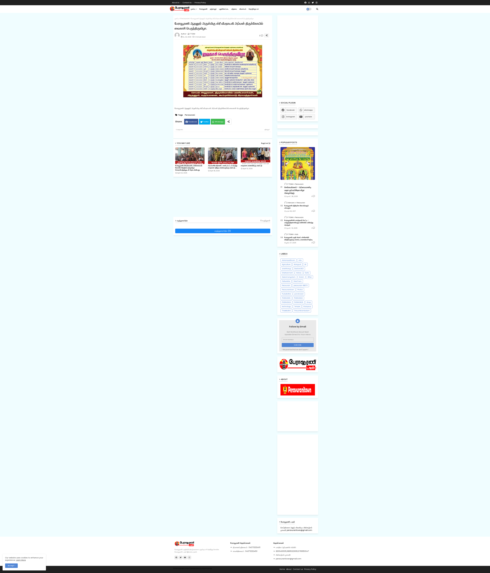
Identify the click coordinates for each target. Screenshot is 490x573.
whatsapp (308, 110)
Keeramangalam (289, 277)
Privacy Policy (200, 2)
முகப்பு (193, 9)
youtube (308, 117)
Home (282, 569)
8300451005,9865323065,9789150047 (292, 551)
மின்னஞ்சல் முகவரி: (283, 555)
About (289, 569)
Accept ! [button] (11, 565)
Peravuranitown (288, 290)
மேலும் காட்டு (265, 143)
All (305, 264)
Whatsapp (219, 122)
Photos (300, 290)
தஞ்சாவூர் (213, 9)
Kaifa (307, 273)
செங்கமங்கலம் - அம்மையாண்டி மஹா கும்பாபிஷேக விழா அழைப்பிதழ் (297, 190)
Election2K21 (299, 269)
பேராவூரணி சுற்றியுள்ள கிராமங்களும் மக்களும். (296, 207)
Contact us (187, 2)
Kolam (301, 277)
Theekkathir (286, 311)
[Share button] (228, 122)
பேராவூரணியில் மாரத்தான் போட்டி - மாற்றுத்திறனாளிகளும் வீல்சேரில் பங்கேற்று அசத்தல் (298, 222)
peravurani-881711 (301, 285)
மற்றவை (234, 9)
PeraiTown (298, 281)
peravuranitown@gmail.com (288, 558)
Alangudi (297, 264)
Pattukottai (286, 281)
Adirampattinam (288, 260)
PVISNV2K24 (286, 302)
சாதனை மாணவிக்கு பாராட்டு (251, 166)
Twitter (206, 122)
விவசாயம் (242, 9)
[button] (317, 9)
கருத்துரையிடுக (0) (223, 231)
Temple (297, 306)
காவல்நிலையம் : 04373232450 (245, 551)
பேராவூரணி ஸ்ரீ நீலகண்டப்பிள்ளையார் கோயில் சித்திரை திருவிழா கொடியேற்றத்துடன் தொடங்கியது (188, 168)
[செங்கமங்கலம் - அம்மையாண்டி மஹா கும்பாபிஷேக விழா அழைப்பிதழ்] (297, 163)
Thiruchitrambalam (302, 311)
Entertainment (287, 273)
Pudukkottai (286, 294)
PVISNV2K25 (298, 302)
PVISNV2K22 (298, 298)
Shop (309, 302)
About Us (176, 2)
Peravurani (184, 18)
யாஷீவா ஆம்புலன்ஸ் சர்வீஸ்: (286, 547)
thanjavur (307, 306)
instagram (290, 117)
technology (286, 306)
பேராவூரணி (203, 9)
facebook (290, 110)
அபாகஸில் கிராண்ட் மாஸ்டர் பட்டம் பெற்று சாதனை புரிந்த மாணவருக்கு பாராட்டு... (222, 167)
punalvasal (298, 294)
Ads (300, 260)
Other (310, 277)
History (298, 273)
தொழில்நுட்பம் (254, 9)
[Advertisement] (224, 198)
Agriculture (286, 264)
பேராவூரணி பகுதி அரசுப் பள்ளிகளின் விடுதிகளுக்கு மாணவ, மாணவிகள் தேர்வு (298, 238)
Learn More (21, 560)
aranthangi (286, 269)
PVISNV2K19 (286, 298)
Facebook (192, 122)
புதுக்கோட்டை (224, 9)
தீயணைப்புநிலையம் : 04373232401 (246, 547)
